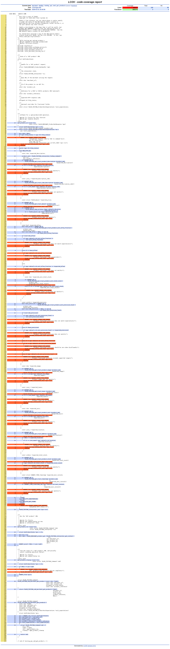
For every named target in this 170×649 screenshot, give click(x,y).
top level (35, 5)
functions (73, 5)
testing (41, 5)
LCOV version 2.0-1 (89, 646)
